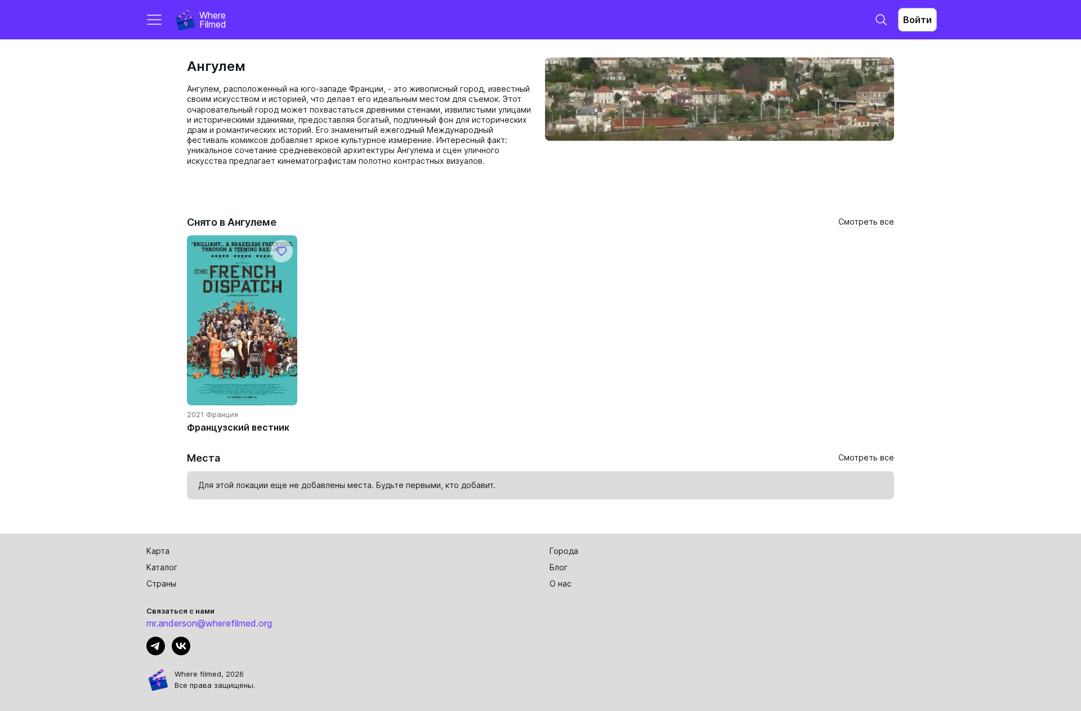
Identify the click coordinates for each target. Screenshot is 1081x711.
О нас (560, 583)
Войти (917, 19)
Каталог (161, 567)
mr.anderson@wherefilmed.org (209, 623)
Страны (161, 583)
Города (564, 551)
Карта (157, 551)
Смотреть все (866, 221)
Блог (559, 567)
